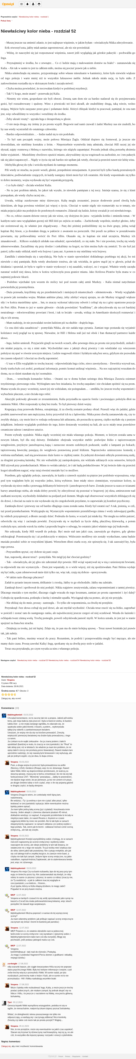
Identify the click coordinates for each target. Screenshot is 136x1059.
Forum (60, 1056)
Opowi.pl (8, 4)
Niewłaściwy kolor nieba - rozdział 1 (34, 17)
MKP (13, 895)
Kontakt (85, 1056)
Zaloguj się (6, 1046)
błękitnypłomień (15, 715)
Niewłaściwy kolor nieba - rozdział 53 (32, 660)
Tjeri (10, 1002)
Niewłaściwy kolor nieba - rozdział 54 (64, 660)
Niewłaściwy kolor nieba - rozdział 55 (95, 660)
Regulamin (76, 1056)
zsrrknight (12, 963)
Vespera (10, 680)
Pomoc (67, 1056)
